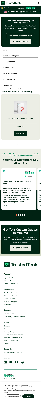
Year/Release (9, 62)
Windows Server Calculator (13, 293)
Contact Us (8, 329)
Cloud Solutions (10, 299)
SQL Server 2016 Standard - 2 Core (20, 118)
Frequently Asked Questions (14, 317)
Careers (6, 343)
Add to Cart (20, 133)
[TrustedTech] (10, 3)
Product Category (11, 56)
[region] (20, 390)
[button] (39, 3)
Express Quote (9, 314)
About (6, 322)
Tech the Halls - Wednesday (15, 89)
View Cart (7, 281)
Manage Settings (13, 396)
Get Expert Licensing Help (20, 36)
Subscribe (8, 349)
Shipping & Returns (11, 284)
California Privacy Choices (13, 335)
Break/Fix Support (10, 302)
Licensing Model (10, 73)
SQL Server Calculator (12, 296)
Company (7, 326)
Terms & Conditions (11, 341)
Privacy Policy (9, 332)
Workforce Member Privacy (13, 338)
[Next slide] (32, 215)
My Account (8, 278)
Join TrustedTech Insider (13, 353)
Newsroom (7, 305)
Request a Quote (20, 41)
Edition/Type (8, 67)
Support (7, 310)
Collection (7, 85)
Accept (28, 396)
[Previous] (18, 144)
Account (7, 274)
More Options (9, 79)
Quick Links (9, 289)
